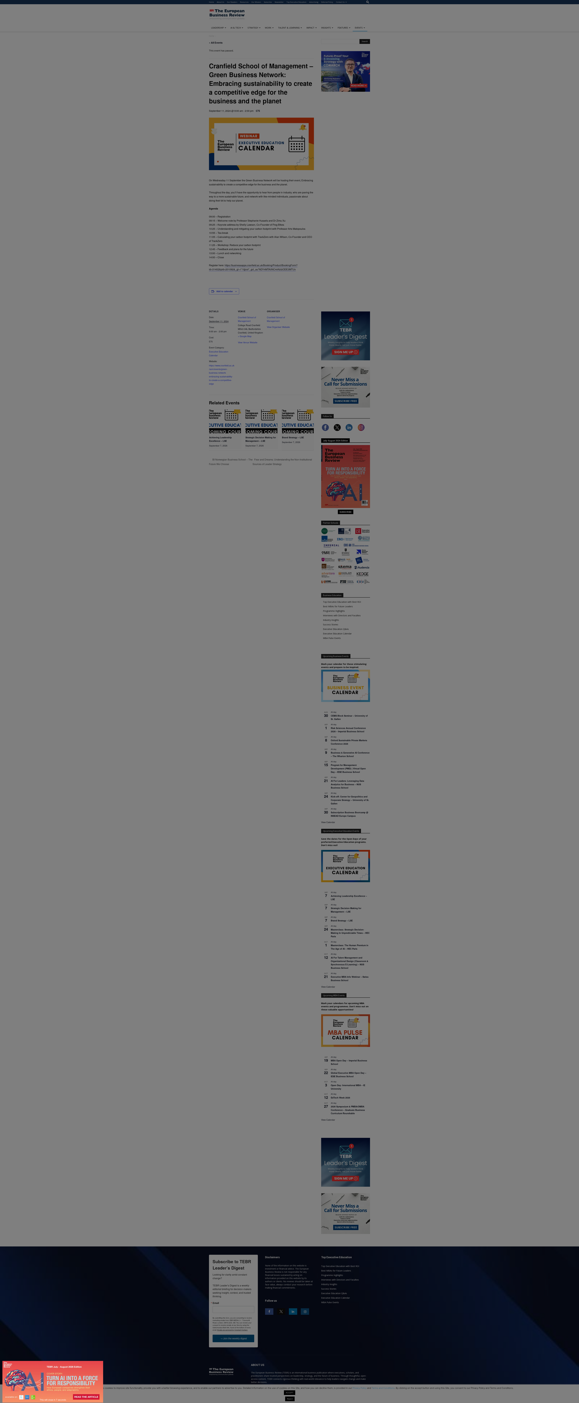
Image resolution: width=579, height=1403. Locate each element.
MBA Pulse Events (332, 638)
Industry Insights (331, 620)
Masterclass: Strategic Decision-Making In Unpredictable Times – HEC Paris (350, 933)
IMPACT (310, 27)
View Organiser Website (278, 327)
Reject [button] (290, 1399)
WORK (268, 27)
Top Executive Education (296, 2)
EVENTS (359, 27)
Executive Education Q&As (336, 629)
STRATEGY (253, 27)
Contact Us (340, 2)
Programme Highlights (334, 610)
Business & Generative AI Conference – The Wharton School (350, 754)
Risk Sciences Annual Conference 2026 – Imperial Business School (348, 730)
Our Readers (232, 2)
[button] (367, 2)
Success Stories (330, 624)
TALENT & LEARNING (289, 27)
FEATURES (343, 27)
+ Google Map (245, 336)
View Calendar (328, 822)
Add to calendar (224, 291)
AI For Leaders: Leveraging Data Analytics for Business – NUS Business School (347, 784)
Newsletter (279, 2)
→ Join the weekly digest (233, 1338)
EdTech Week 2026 (340, 1097)
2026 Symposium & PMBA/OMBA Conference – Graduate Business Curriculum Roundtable (348, 1110)
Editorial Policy (327, 2)
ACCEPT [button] (289, 1392)
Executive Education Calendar (337, 633)
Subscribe (268, 2)
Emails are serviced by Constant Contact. (232, 1330)
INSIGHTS (326, 27)
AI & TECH (236, 27)
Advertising (313, 2)
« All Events (216, 42)
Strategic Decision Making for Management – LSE (346, 910)
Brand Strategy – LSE (293, 437)
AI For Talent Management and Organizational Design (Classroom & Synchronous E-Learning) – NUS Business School (349, 962)
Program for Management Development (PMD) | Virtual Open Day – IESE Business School (348, 768)
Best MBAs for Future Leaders (338, 606)
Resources (244, 2)
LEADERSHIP (217, 27)
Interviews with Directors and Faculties (342, 615)
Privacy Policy (360, 1388)
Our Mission (256, 2)
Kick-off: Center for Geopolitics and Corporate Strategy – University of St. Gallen (350, 800)
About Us (220, 2)
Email (216, 1303)
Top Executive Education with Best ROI (342, 601)
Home (211, 2)
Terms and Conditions (383, 1388)
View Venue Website (247, 342)
